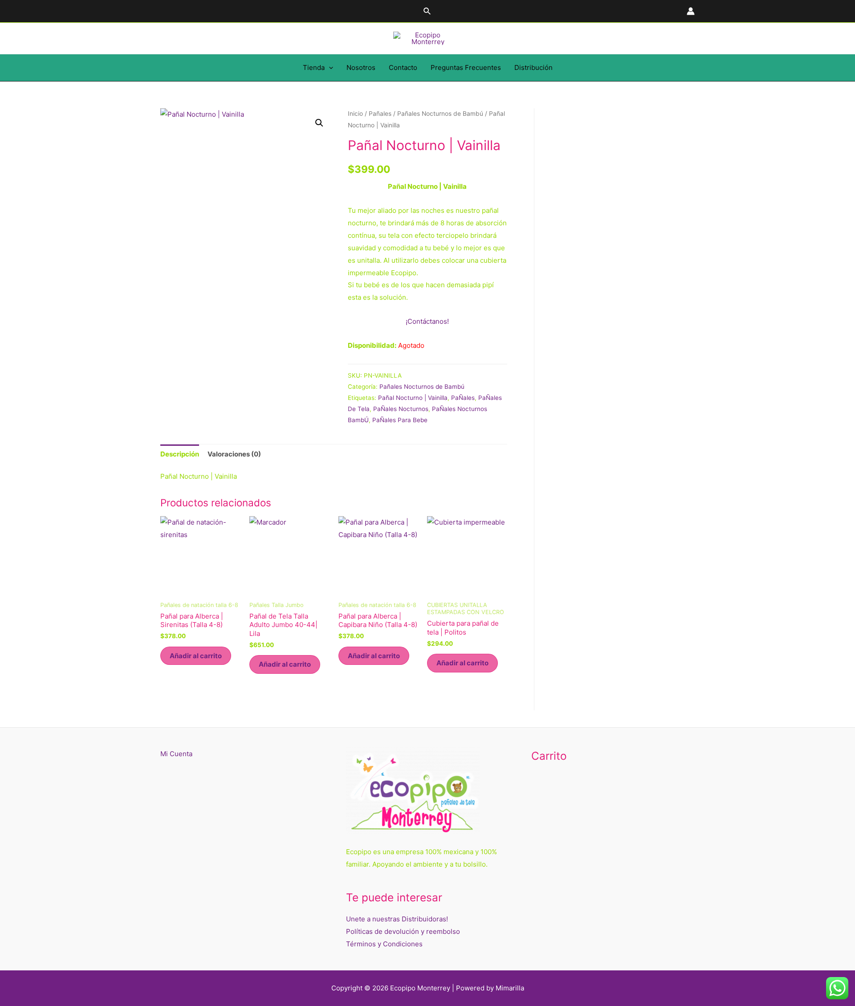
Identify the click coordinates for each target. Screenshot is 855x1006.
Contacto (403, 67)
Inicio (355, 113)
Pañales (380, 113)
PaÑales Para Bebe (400, 420)
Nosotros (360, 67)
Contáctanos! (427, 321)
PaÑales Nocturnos (400, 408)
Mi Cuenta (176, 753)
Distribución (533, 67)
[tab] (179, 454)
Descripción (179, 454)
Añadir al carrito (196, 656)
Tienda (314, 67)
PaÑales (463, 397)
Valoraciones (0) (234, 454)
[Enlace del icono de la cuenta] (691, 11)
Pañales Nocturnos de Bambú (440, 113)
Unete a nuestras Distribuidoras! (397, 919)
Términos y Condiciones (384, 944)
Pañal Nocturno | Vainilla (413, 397)
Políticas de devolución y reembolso (403, 931)
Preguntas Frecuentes (466, 67)
